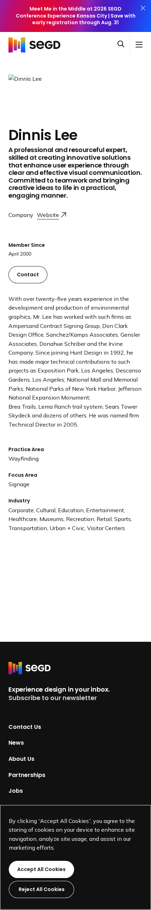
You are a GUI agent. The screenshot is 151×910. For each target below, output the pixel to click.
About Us (21, 759)
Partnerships (26, 775)
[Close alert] (143, 16)
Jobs (15, 791)
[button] (123, 45)
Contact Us (24, 727)
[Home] (36, 44)
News (16, 743)
